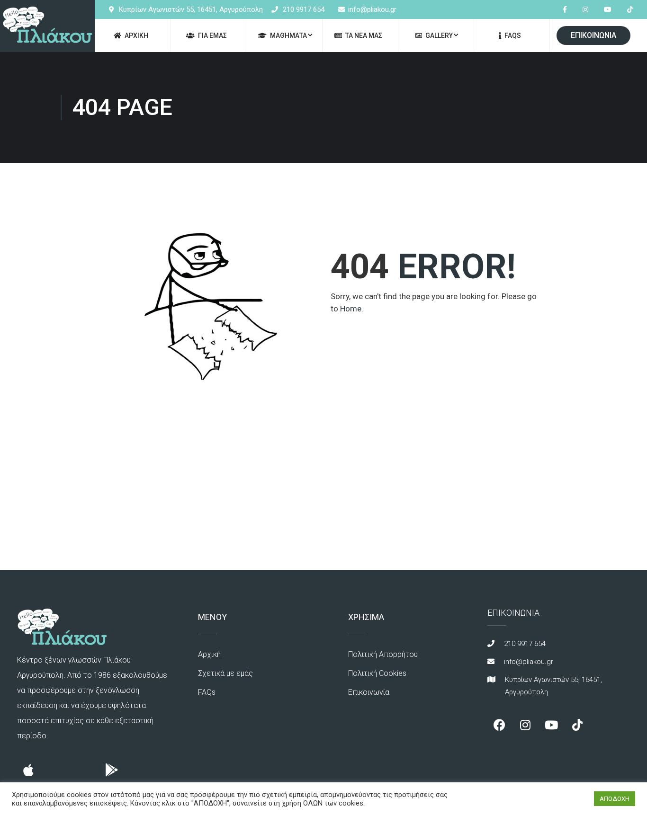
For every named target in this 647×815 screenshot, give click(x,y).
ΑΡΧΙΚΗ (136, 35)
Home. (351, 308)
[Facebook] (499, 725)
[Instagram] (525, 725)
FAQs (512, 35)
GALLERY (439, 35)
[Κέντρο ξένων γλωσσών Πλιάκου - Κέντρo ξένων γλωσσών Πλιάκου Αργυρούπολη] (47, 26)
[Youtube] (551, 725)
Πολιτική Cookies (377, 673)
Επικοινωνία (368, 692)
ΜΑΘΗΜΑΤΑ (288, 35)
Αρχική (209, 654)
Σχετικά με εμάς (225, 673)
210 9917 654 (303, 9)
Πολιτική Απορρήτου (383, 654)
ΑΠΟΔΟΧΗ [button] (614, 798)
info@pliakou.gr (372, 9)
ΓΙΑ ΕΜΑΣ (212, 35)
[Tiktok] (577, 725)
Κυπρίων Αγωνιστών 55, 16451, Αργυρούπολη (191, 9)
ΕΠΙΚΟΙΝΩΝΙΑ (593, 35)
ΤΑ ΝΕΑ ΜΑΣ (363, 35)
